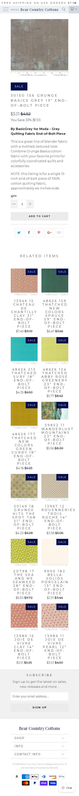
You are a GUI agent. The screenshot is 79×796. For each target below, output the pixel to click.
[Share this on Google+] (49, 232)
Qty (13, 196)
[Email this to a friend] (59, 232)
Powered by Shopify (47, 767)
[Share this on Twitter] (19, 232)
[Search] (64, 9)
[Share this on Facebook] (29, 232)
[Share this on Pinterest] (39, 232)
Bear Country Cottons (39, 9)
